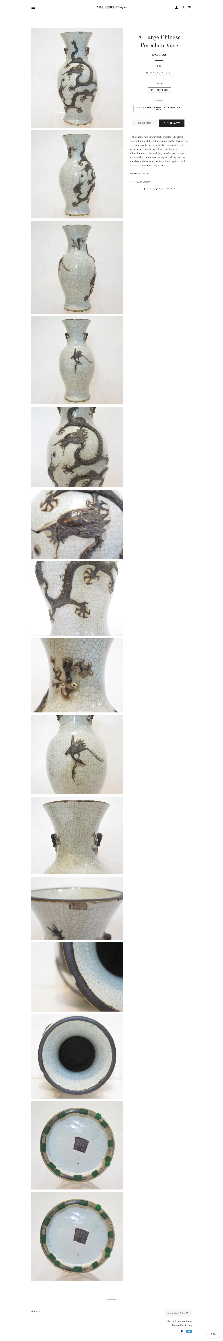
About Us (35, 1311)
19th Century (159, 90)
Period (159, 83)
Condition (159, 100)
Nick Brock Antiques (182, 1320)
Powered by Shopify (182, 1325)
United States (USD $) (177, 1312)
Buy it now (172, 123)
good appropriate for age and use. (159, 108)
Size (159, 65)
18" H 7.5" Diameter (159, 72)
